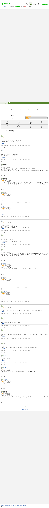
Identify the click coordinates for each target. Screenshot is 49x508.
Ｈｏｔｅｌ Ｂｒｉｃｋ (4, 104)
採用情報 (18, 505)
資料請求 (24, 505)
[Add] (47, 105)
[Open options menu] (47, 135)
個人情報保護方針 (7, 505)
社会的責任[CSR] (13, 505)
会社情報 (2, 505)
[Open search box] (2, 131)
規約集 (21, 505)
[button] (4, 136)
